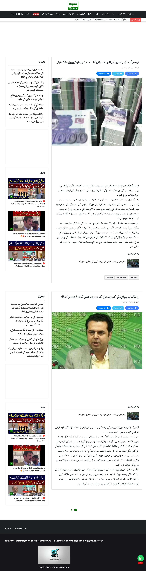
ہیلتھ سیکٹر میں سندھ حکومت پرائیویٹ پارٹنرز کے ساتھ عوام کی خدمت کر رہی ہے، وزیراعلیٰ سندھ (93, 18)
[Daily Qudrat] (73, 5)
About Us (9, 528)
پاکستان (122, 14)
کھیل (97, 14)
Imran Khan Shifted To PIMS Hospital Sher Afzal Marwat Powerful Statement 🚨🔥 (29, 234)
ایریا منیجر (133, 277)
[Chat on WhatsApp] (140, 558)
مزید (28, 14)
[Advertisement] (73, 39)
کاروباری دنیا (81, 14)
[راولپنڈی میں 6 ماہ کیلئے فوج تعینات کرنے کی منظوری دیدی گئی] (133, 263)
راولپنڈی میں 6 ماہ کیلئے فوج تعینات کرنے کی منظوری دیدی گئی (101, 261)
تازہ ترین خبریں (68, 14)
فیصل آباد (109, 277)
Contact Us (20, 528)
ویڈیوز (90, 14)
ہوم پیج (130, 14)
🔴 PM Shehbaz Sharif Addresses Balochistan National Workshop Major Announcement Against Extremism (28, 204)
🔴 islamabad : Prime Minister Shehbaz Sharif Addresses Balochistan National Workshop (29, 264)
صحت (58, 14)
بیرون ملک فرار (121, 277)
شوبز (113, 14)
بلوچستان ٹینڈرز (47, 14)
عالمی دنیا (105, 14)
